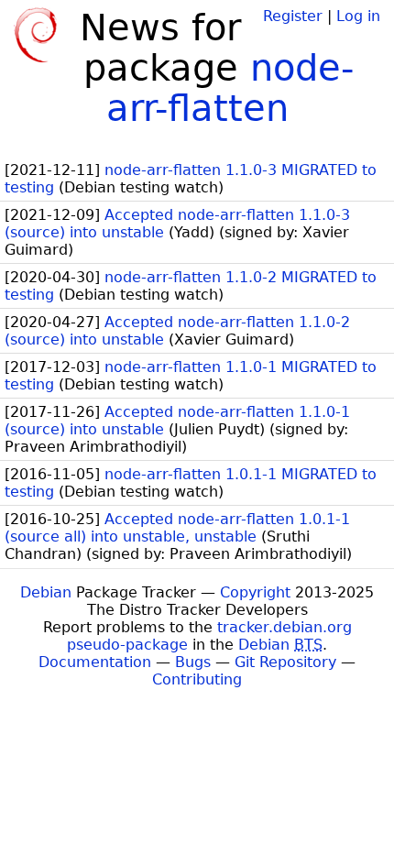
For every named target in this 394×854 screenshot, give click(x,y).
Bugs (193, 662)
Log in (358, 16)
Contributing (197, 679)
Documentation (94, 662)
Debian (45, 592)
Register (293, 16)
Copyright (255, 592)
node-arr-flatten (230, 88)
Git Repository (285, 662)
